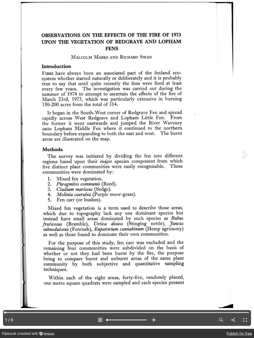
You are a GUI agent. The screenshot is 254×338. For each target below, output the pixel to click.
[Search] (221, 320)
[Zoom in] (154, 320)
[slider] (127, 319)
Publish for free (239, 333)
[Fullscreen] (245, 320)
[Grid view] (100, 320)
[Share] (233, 320)
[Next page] (244, 164)
